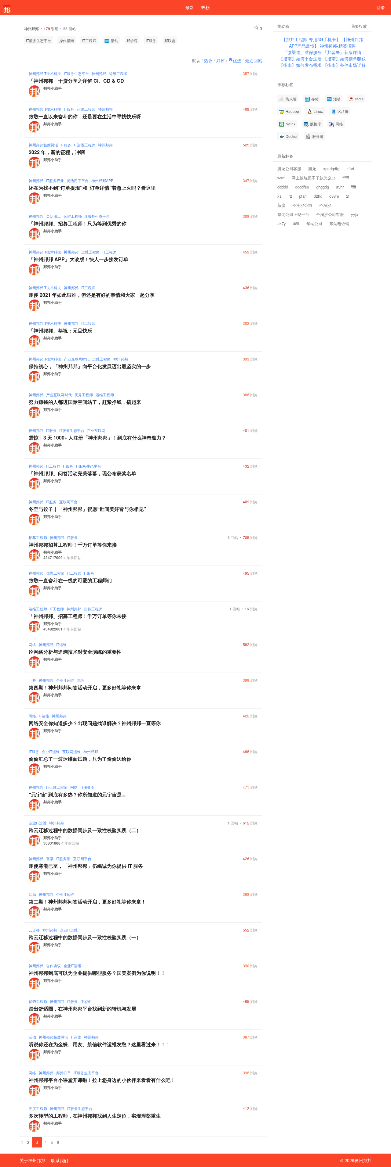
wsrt (281, 178)
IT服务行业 (55, 180)
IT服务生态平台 (38, 40)
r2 (290, 196)
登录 (380, 7)
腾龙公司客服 (289, 168)
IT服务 (151, 40)
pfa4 (303, 196)
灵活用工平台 (78, 180)
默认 (196, 60)
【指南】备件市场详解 (344, 65)
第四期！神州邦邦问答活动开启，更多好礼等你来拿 (85, 687)
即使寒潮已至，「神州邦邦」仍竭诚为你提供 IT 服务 (86, 865)
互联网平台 (68, 501)
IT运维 (61, 644)
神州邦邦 (99, 73)
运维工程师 (118, 73)
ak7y (281, 223)
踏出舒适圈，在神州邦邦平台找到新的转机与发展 (82, 1008)
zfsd (350, 168)
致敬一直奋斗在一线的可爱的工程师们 (70, 580)
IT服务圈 (87, 787)
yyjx (354, 214)
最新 (189, 7)
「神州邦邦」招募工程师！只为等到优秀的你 (77, 223)
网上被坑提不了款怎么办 (313, 178)
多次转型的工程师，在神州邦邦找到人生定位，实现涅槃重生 (95, 1115)
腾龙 (312, 168)
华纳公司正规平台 (293, 214)
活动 (114, 40)
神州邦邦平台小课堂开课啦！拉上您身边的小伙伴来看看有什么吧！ (102, 1079)
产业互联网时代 (77, 358)
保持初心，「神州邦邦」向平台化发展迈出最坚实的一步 (90, 366)
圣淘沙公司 (302, 205)
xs (279, 196)
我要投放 (359, 26)
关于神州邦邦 (32, 1160)
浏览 (250, 73)
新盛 (281, 205)
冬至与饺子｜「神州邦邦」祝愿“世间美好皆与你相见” (87, 508)
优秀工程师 (84, 394)
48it (296, 223)
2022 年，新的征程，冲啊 (57, 152)
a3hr (340, 187)
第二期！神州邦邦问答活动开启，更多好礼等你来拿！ (87, 901)
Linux (318, 111)
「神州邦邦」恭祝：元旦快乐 (60, 330)
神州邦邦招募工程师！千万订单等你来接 (73, 544)
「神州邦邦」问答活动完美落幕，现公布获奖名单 (82, 473)
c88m (334, 196)
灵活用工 (53, 216)
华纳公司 (314, 223)
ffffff (345, 178)
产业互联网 (96, 430)
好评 (220, 60)
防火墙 (291, 98)
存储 (314, 98)
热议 (208, 60)
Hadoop (292, 111)
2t (347, 196)
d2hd (318, 196)
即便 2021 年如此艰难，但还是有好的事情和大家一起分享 (92, 294)
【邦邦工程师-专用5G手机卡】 (312, 39)
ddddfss (302, 187)
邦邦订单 (63, 1072)
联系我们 (59, 1160)
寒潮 (49, 858)
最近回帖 (253, 60)
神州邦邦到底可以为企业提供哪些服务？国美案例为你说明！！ (97, 972)
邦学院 (131, 40)
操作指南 (66, 40)
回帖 (233, 537)
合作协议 (53, 965)
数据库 (315, 123)
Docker (291, 136)
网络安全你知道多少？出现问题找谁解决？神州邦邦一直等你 (95, 723)
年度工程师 (38, 1108)
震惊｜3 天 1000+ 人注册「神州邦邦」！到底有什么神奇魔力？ (97, 437)
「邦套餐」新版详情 (342, 52)
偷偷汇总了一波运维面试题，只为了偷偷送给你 (80, 758)
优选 (237, 60)
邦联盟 (169, 40)
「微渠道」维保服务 (303, 52)
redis (359, 98)
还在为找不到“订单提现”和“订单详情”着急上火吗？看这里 (92, 187)
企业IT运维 (65, 680)
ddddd (282, 187)
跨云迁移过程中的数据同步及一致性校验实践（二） (85, 830)
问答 (32, 680)
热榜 (205, 7)
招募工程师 (38, 537)
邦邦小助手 (52, 88)
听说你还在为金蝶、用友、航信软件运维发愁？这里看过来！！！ (99, 1044)
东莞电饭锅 (339, 223)
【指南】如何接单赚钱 (344, 59)
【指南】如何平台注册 (301, 59)
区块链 (343, 111)
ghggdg (322, 187)
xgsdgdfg (331, 168)
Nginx (290, 123)
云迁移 (34, 929)
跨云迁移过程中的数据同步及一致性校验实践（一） (85, 937)
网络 (32, 644)
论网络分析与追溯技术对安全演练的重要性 (75, 651)
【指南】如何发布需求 (301, 65)
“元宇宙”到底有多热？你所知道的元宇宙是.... (77, 794)
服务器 (317, 136)
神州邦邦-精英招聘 (338, 46)
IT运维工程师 (84, 144)
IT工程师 (89, 40)
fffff (353, 187)
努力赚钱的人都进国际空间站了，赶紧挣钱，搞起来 (85, 401)
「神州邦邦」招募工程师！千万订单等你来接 (77, 615)
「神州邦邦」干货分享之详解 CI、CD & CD (76, 80)
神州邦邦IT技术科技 (45, 73)
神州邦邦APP (102, 180)
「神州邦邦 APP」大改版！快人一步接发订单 (78, 259)
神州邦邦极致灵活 (43, 144)
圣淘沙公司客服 (330, 214)
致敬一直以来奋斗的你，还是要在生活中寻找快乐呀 (85, 116)
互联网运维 (71, 751)
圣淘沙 (325, 205)
